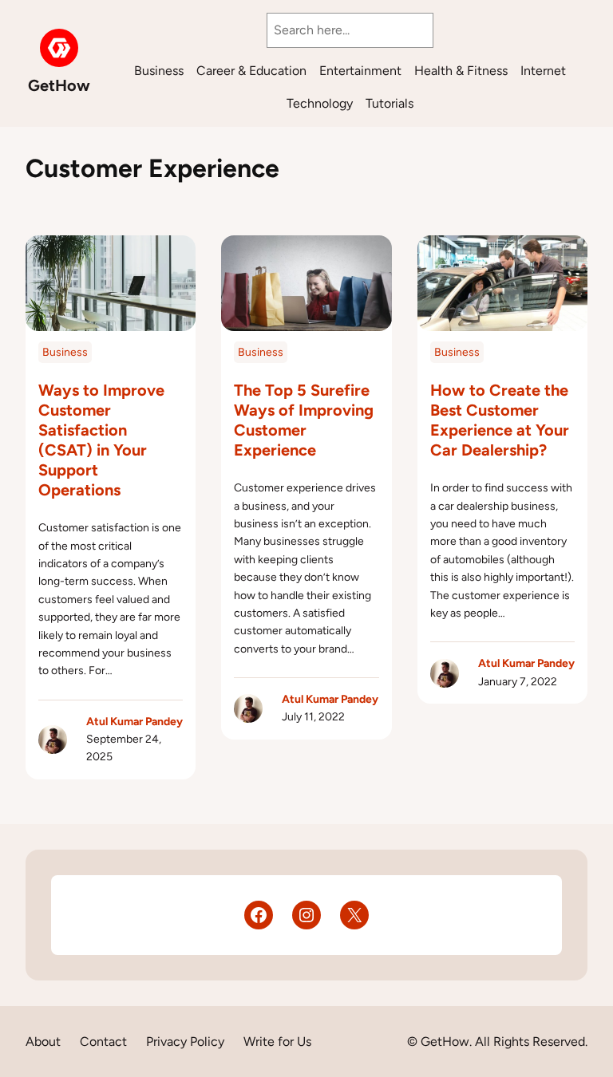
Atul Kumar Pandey (134, 721)
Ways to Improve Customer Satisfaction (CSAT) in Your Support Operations (101, 440)
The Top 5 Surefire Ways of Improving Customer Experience (304, 420)
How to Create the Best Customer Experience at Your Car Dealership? (499, 420)
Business (65, 352)
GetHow (59, 85)
